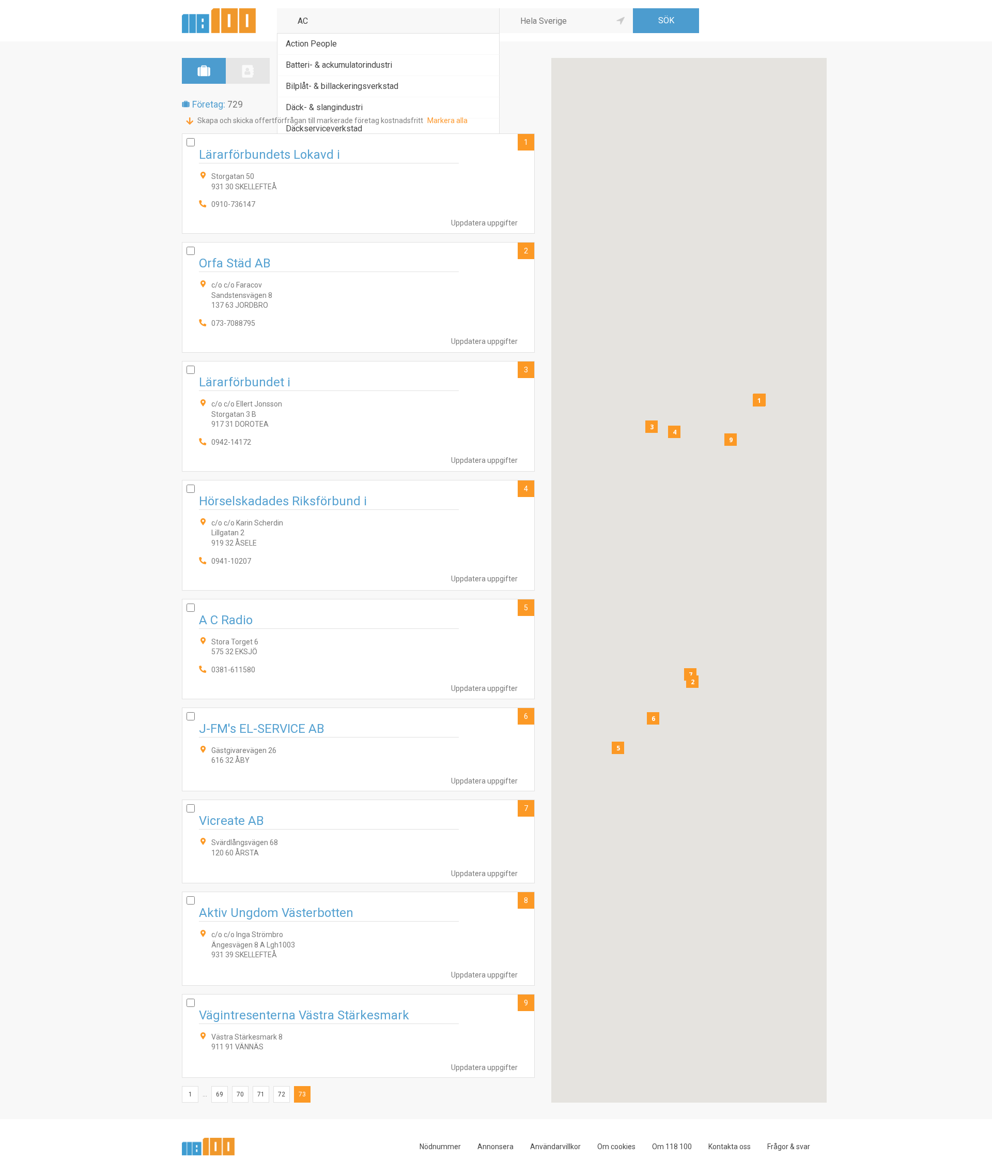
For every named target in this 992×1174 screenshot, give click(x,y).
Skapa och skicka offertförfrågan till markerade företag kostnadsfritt (310, 120)
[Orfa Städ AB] (358, 297)
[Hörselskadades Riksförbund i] (358, 535)
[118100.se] (219, 12)
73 (302, 1094)
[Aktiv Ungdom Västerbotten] (358, 938)
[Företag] (204, 71)
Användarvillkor (555, 1146)
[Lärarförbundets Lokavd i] (358, 183)
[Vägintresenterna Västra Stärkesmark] (358, 1036)
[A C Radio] (358, 649)
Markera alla (447, 120)
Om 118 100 (672, 1146)
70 (240, 1094)
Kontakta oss (729, 1146)
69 (219, 1094)
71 (261, 1094)
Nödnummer (440, 1146)
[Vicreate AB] (358, 841)
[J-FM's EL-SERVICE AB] (358, 749)
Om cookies (616, 1146)
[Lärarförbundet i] (358, 416)
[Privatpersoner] (248, 71)
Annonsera (495, 1146)
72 (281, 1094)
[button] (759, 400)
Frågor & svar (788, 1146)
